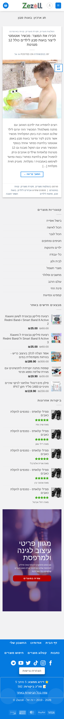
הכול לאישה (54, 227)
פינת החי (56, 288)
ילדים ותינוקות (52, 247)
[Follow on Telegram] (13, 663)
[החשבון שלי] (50, 6)
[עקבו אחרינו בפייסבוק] (50, 663)
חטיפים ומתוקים (51, 241)
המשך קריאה (32, 174)
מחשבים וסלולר (51, 275)
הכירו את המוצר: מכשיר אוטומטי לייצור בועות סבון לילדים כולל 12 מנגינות (32, 40)
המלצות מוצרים (47, 31)
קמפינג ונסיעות (52, 295)
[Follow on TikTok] (35, 663)
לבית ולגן (56, 261)
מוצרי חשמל (54, 268)
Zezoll (20, 700)
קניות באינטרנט (16, 31)
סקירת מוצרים (32, 31)
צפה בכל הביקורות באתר (32, 692)
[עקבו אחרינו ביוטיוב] (20, 663)
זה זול (17, 54)
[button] (58, 5)
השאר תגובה (12, 194)
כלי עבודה (55, 254)
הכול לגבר (55, 234)
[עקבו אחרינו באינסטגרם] (43, 663)
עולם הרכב (54, 281)
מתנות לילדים (46, 194)
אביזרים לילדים (25, 190)
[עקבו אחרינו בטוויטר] (28, 663)
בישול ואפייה (53, 220)
